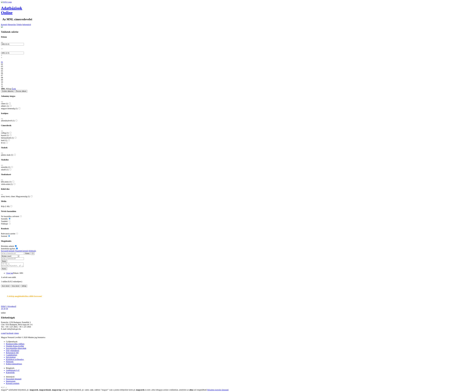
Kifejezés (32, 251)
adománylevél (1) (8, 121)
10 (2, 309)
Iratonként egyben (8, 249)
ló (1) (3, 143)
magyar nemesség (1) (9, 108)
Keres (27, 253)
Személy (4, 219)
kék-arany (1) (6, 182)
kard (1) (4, 140)
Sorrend (4, 236)
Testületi (4, 221)
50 (7, 309)
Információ (26, 24)
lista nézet (15, 286)
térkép (24, 286)
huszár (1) (5, 135)
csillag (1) (5, 133)
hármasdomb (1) (7, 138)
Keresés (4, 24)
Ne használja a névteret (10, 216)
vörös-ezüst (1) (7, 184)
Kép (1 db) (5, 206)
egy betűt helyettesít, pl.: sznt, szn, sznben (81, 390)
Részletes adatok (7, 246)
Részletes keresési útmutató (218, 390)
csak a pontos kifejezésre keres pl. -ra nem (126, 390)
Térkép (19, 24)
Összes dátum (21, 91)
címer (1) (5, 104)
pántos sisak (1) (7, 155)
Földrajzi (4, 224)
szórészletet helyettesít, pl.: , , (31, 390)
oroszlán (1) (6, 167)
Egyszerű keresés (7, 251)
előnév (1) (5, 106)
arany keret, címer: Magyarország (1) (15, 196)
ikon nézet (5, 286)
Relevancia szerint (8, 234)
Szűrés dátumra (7, 91)
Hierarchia (12, 24)
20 (4, 309)
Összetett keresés (21, 251)
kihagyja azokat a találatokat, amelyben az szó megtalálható (179, 390)
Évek (14, 89)
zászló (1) (5, 170)
